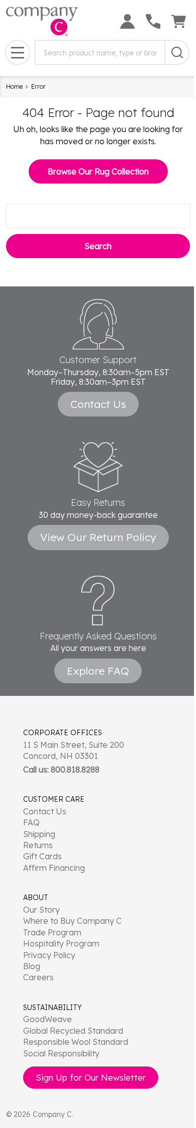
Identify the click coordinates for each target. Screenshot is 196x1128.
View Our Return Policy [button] (98, 537)
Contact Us (44, 811)
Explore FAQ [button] (98, 670)
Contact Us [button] (98, 403)
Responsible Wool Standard (75, 1042)
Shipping (39, 834)
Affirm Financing (54, 868)
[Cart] (178, 21)
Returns (38, 845)
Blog (31, 966)
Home (14, 86)
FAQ (31, 822)
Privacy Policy (49, 955)
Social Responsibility (61, 1053)
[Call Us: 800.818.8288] (153, 21)
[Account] (127, 21)
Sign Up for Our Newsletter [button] (91, 1077)
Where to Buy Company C (72, 921)
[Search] (176, 52)
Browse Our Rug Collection (98, 171)
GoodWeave (47, 1019)
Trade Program (52, 932)
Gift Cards (42, 856)
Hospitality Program (61, 943)
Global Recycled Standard (73, 1031)
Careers (38, 977)
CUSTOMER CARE (53, 799)
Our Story (41, 910)
